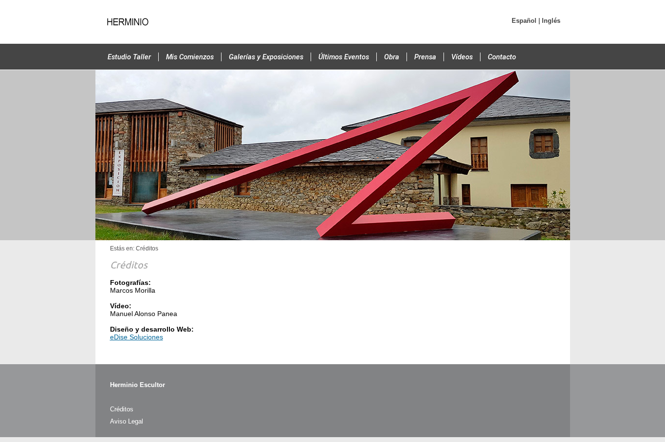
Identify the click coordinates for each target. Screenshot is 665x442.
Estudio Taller (129, 57)
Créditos (121, 409)
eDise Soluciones (136, 337)
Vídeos (462, 57)
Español (524, 20)
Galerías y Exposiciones (266, 57)
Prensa (425, 57)
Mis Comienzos (190, 57)
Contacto (502, 57)
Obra (391, 57)
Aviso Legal (126, 421)
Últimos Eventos (343, 57)
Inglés (551, 20)
